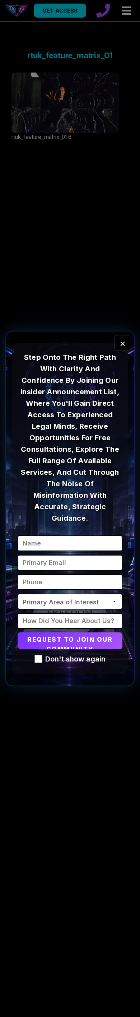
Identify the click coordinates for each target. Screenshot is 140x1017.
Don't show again (75, 659)
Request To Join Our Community (70, 642)
